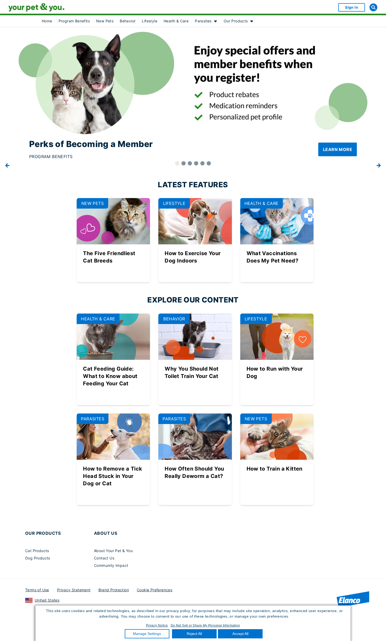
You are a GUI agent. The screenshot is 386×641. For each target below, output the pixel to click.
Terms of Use (37, 590)
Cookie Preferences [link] (154, 590)
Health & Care (176, 21)
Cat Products (37, 550)
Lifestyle (149, 21)
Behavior (127, 21)
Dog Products (37, 558)
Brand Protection (113, 590)
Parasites (203, 21)
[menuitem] (47, 21)
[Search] (373, 7)
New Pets (104, 21)
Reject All (194, 634)
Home (47, 21)
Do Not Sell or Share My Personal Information (205, 625)
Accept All (240, 634)
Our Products (236, 21)
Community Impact (111, 565)
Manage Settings (147, 634)
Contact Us (104, 558)
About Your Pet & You (113, 550)
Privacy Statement (74, 590)
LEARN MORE (337, 149)
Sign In (351, 7)
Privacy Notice (157, 625)
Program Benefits (74, 21)
